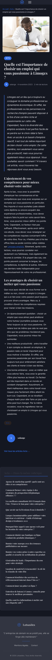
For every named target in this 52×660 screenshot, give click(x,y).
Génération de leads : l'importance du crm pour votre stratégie (24, 561)
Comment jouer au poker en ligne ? (21, 586)
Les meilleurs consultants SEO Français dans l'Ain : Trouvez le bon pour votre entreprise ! (25, 502)
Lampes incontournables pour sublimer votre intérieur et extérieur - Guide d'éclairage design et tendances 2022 (26, 518)
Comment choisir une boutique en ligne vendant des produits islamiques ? (23, 536)
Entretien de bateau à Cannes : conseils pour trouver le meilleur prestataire (25, 592)
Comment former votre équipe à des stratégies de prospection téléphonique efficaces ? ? (23, 493)
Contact (34, 645)
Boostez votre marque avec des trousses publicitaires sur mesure (23, 544)
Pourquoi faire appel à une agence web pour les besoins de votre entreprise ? (25, 528)
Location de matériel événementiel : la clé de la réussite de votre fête (25, 570)
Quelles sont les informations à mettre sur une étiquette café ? (24, 601)
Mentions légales (21, 645)
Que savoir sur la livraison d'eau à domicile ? (25, 509)
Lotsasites (29, 624)
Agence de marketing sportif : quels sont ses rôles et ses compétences (25, 483)
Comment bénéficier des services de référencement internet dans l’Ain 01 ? (22, 578)
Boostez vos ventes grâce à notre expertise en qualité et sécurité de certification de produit (25, 553)
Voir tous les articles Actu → (17, 451)
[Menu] (29, 2)
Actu (12, 9)
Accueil (5, 9)
